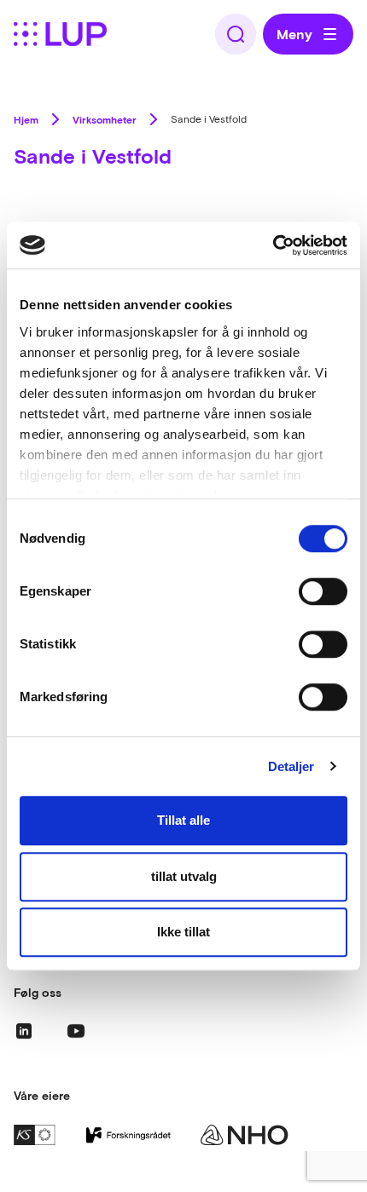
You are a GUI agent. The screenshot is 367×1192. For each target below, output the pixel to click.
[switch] (323, 591)
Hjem (26, 119)
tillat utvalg (184, 876)
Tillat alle (183, 820)
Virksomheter (105, 119)
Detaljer (291, 766)
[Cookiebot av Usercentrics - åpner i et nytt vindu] (272, 245)
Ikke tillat (183, 931)
